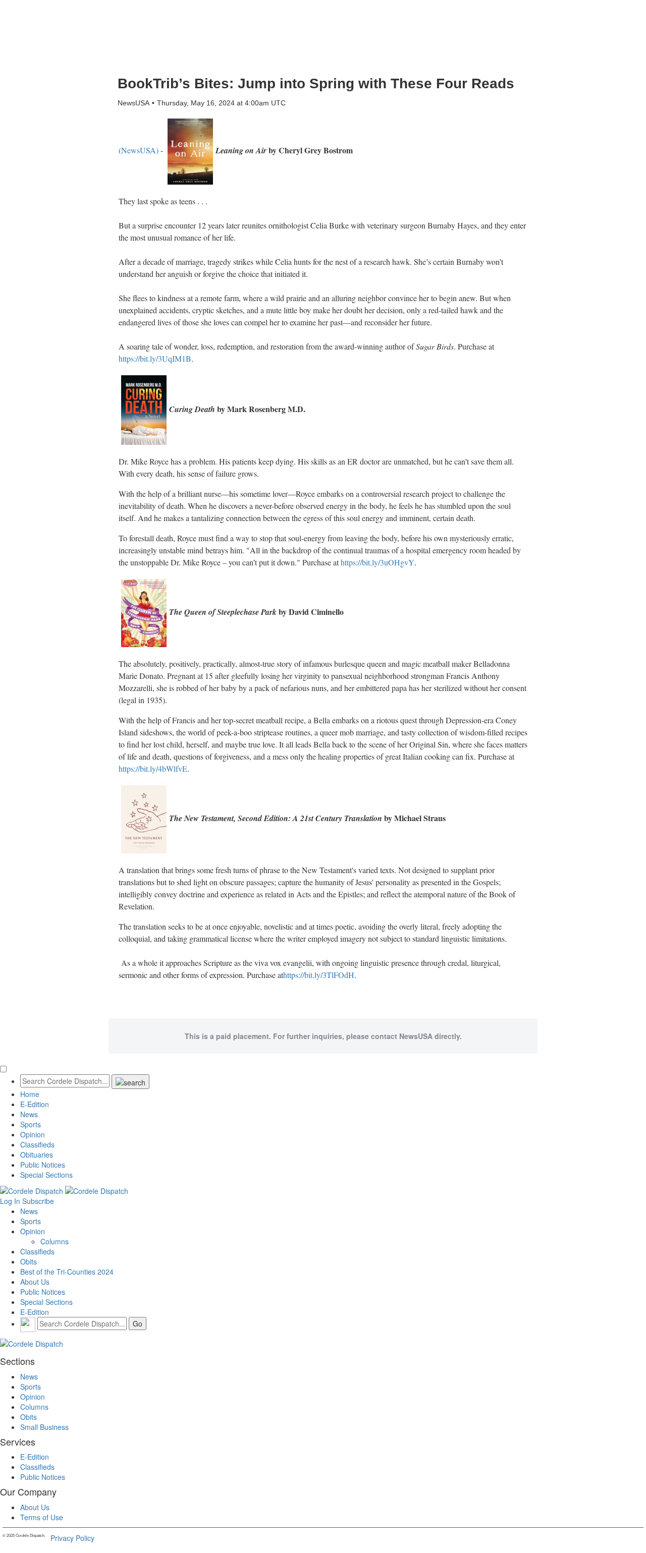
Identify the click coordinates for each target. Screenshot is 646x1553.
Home (29, 1094)
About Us (34, 1282)
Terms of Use (41, 1517)
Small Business (44, 1427)
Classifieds (37, 1144)
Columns (54, 1241)
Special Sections (46, 1175)
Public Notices (42, 1165)
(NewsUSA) (138, 150)
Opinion (32, 1134)
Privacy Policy (72, 1538)
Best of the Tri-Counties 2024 (67, 1272)
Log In (10, 1201)
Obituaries (36, 1154)
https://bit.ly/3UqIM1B (155, 358)
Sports (30, 1124)
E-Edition (34, 1104)
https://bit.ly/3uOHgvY (377, 562)
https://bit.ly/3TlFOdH (318, 974)
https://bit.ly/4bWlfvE (153, 768)
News (29, 1114)
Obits (28, 1261)
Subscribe (38, 1201)
